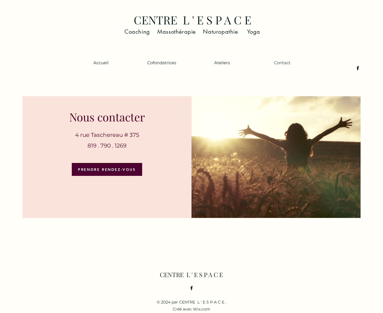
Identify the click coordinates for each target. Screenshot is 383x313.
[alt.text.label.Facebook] (358, 68)
